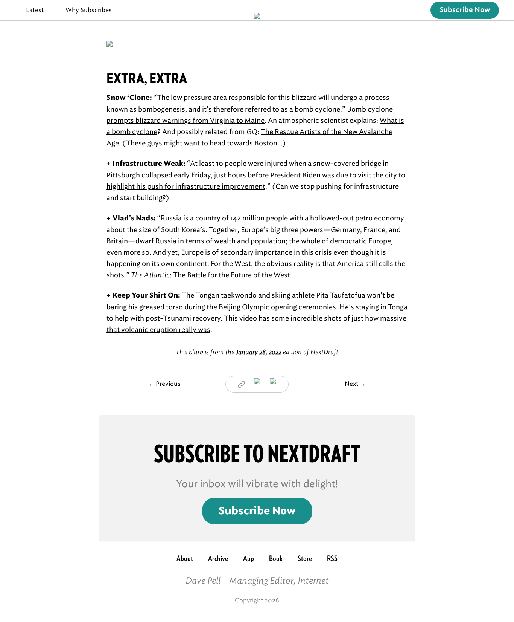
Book (276, 558)
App (248, 558)
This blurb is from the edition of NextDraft (257, 352)
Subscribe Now (464, 10)
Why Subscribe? (88, 10)
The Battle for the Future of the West (231, 275)
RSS (332, 558)
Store (305, 558)
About (184, 558)
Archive (218, 558)
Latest (35, 10)
